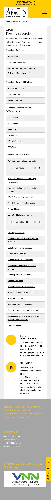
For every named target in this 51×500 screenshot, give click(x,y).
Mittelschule (13, 124)
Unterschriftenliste (15, 95)
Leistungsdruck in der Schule (19, 275)
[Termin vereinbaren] (11, 340)
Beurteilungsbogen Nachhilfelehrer (22, 68)
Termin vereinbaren (28, 337)
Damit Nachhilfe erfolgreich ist (20, 215)
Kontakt (38, 414)
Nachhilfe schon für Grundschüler (21, 287)
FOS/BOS (12, 147)
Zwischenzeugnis (15, 326)
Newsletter (26, 414)
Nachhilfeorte (33, 407)
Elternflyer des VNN (16, 233)
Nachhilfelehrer (11, 414)
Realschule (12, 129)
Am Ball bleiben (14, 209)
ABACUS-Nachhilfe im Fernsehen (21, 203)
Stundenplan (13, 57)
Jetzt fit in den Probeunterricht (20, 260)
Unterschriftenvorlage (17, 63)
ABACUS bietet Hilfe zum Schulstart (22, 161)
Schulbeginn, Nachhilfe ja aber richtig (22, 293)
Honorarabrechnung (16, 89)
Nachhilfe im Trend (15, 281)
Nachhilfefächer (12, 410)
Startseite (8, 407)
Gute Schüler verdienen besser (20, 248)
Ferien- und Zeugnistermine (19, 73)
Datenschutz (23, 417)
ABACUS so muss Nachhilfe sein (21, 197)
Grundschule (13, 117)
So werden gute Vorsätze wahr (20, 304)
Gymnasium (12, 135)
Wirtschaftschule (14, 141)
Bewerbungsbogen (15, 100)
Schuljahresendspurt (16, 299)
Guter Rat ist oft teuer (17, 254)
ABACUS (20, 407)
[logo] (21, 12)
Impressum (9, 417)
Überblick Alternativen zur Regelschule (23, 310)
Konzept (26, 410)
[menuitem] (43, 12)
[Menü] (43, 12)
